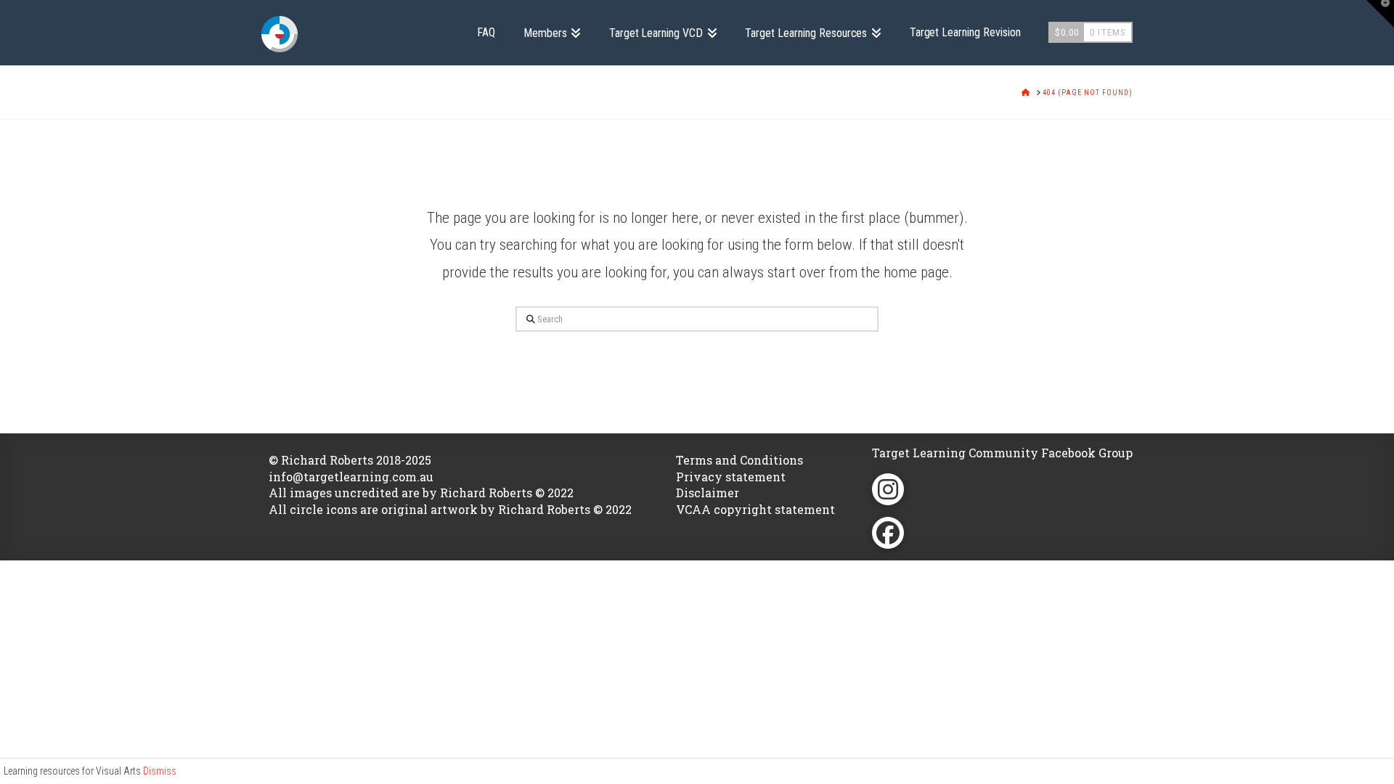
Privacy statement (731, 476)
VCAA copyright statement (755, 509)
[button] (1380, 14)
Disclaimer (707, 492)
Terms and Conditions (739, 459)
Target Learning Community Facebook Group (1002, 452)
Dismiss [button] (159, 771)
